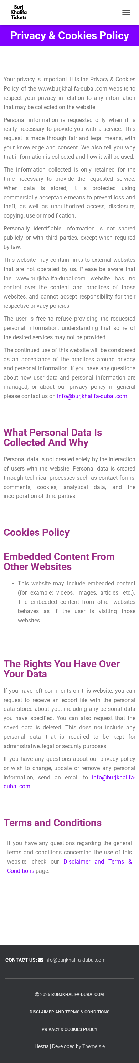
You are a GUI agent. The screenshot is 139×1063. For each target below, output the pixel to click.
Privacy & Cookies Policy (69, 1029)
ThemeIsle (93, 1046)
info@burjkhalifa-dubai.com (92, 396)
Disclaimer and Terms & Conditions (69, 1011)
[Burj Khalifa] (21, 12)
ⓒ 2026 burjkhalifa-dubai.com (69, 994)
